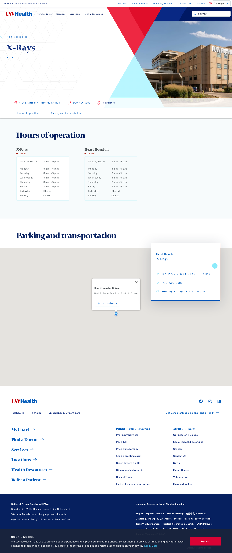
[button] (116, 314)
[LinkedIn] (217, 401)
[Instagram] (209, 401)
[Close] (136, 282)
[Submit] (195, 13)
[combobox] (214, 13)
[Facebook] (200, 401)
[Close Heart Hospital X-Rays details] (214, 266)
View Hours (109, 102)
